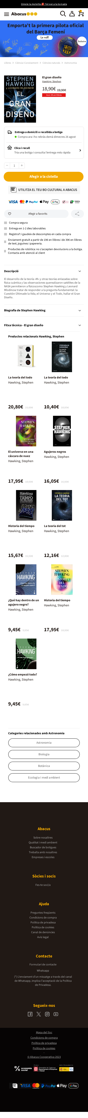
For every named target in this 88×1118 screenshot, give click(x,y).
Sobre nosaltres (43, 838)
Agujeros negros (55, 452)
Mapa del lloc (44, 1032)
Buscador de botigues (43, 847)
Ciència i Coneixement (27, 63)
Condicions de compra (43, 918)
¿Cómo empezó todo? (22, 674)
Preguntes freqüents (42, 913)
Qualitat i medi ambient (43, 843)
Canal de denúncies (43, 932)
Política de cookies (43, 927)
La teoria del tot (55, 526)
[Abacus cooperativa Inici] (25, 16)
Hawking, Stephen (51, 81)
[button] (72, 14)
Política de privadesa (43, 923)
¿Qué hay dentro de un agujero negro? (23, 602)
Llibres (7, 63)
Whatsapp (43, 971)
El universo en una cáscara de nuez (20, 454)
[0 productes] (81, 15)
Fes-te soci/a (43, 885)
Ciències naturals (52, 63)
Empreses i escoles (43, 857)
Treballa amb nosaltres (43, 852)
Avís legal (43, 937)
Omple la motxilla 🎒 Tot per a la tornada (44, 4)
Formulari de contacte (42, 965)
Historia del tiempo (21, 526)
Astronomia (70, 63)
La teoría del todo (20, 377)
